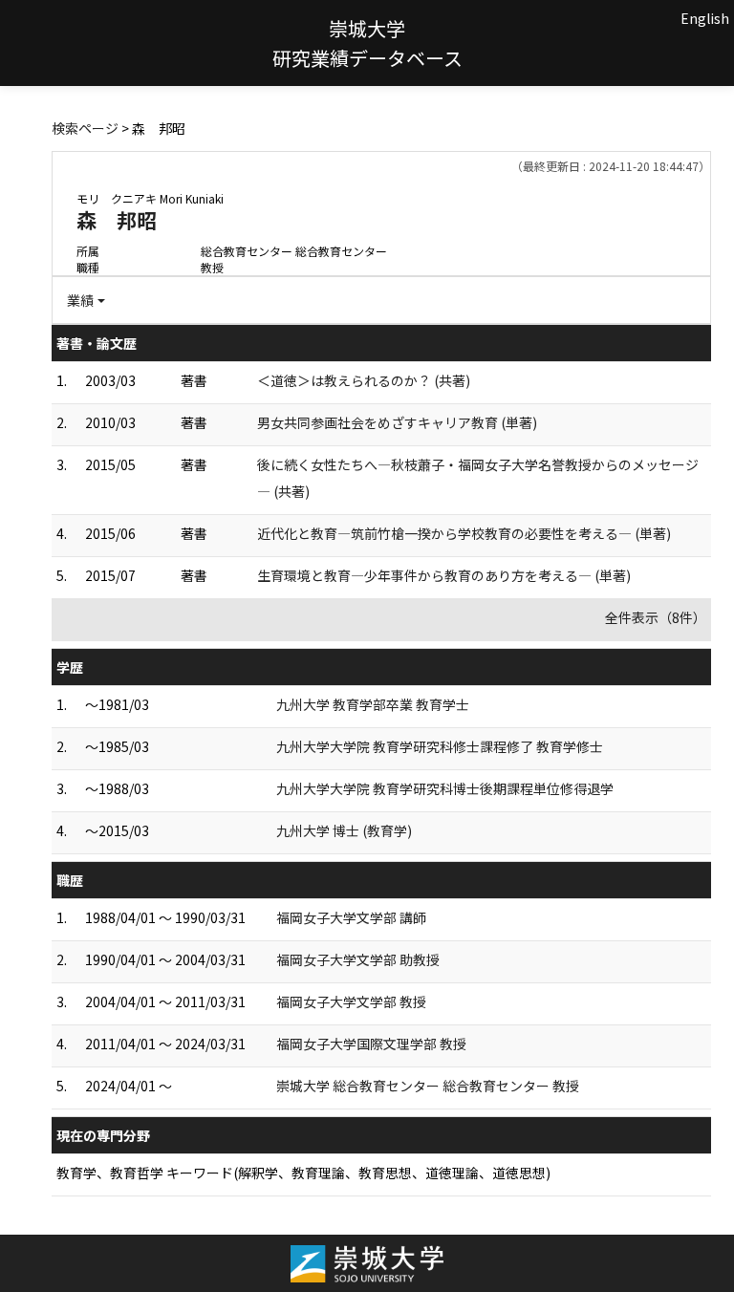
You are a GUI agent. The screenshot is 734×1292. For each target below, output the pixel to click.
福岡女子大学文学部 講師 (351, 917)
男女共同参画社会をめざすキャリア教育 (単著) (397, 422)
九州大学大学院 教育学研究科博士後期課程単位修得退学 (445, 788)
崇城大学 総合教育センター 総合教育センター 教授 (427, 1085)
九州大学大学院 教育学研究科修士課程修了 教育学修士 (439, 746)
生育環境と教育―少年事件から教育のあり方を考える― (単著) (444, 575)
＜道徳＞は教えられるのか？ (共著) (363, 380)
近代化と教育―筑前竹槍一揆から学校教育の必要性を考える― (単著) (464, 533)
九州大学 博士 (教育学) (344, 830)
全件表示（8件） (655, 617)
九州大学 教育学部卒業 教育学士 (372, 704)
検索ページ (85, 128)
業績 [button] (80, 300)
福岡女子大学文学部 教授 (351, 1001)
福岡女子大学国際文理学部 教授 (371, 1043)
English (704, 18)
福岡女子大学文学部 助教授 (358, 959)
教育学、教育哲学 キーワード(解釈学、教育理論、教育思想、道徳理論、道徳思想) (303, 1172)
